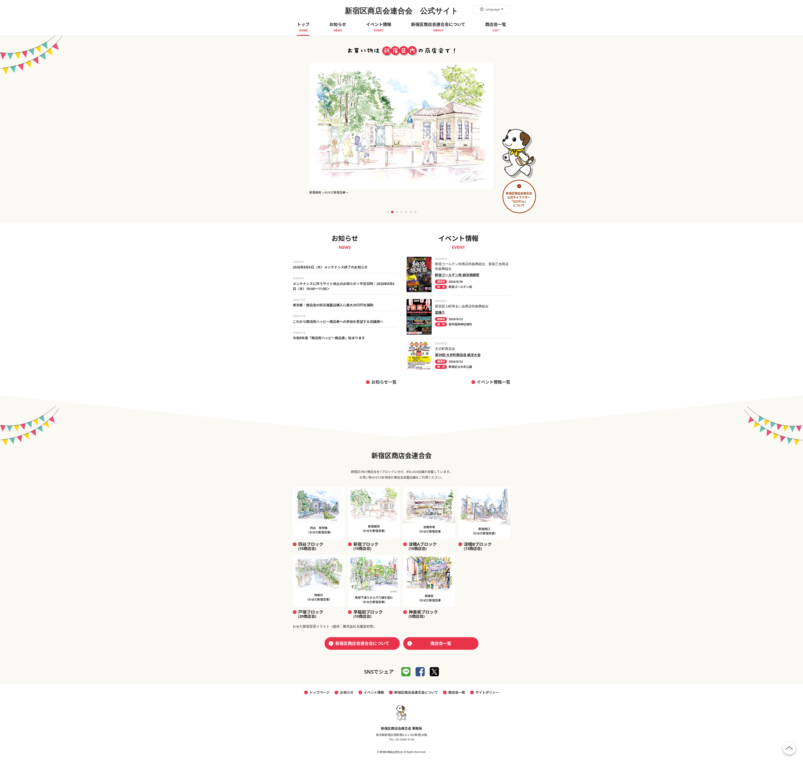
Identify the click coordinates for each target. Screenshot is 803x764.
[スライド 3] (397, 212)
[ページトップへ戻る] (789, 750)
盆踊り (440, 312)
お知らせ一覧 (383, 382)
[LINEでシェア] (405, 671)
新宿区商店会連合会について (362, 643)
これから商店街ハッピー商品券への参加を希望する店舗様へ (338, 321)
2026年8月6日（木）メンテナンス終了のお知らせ (330, 267)
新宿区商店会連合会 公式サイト (401, 10)
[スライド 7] (415, 212)
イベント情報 (374, 692)
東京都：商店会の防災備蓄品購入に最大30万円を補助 (333, 305)
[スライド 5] (406, 212)
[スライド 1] (387, 212)
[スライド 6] (410, 212)
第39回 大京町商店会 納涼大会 (458, 355)
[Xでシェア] (434, 671)
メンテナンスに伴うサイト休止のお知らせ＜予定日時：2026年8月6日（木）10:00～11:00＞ (343, 286)
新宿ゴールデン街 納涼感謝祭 (457, 275)
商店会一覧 (440, 643)
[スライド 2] (392, 212)
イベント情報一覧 (493, 382)
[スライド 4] (401, 212)
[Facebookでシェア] (420, 671)
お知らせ (346, 692)
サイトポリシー (487, 692)
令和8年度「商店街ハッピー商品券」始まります (329, 338)
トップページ (319, 692)
